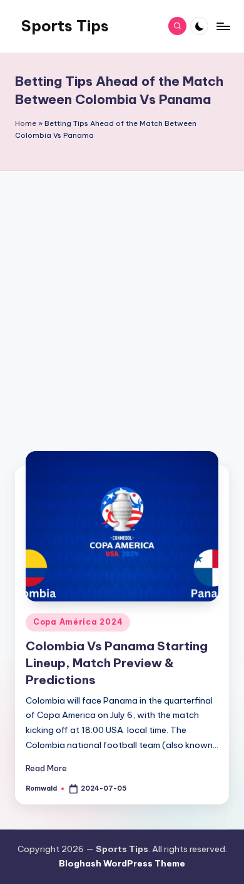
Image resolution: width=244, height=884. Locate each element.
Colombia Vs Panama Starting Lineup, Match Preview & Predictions (117, 662)
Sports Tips (65, 25)
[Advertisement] (122, 311)
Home (25, 123)
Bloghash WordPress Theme (122, 863)
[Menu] (222, 26)
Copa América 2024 (78, 622)
